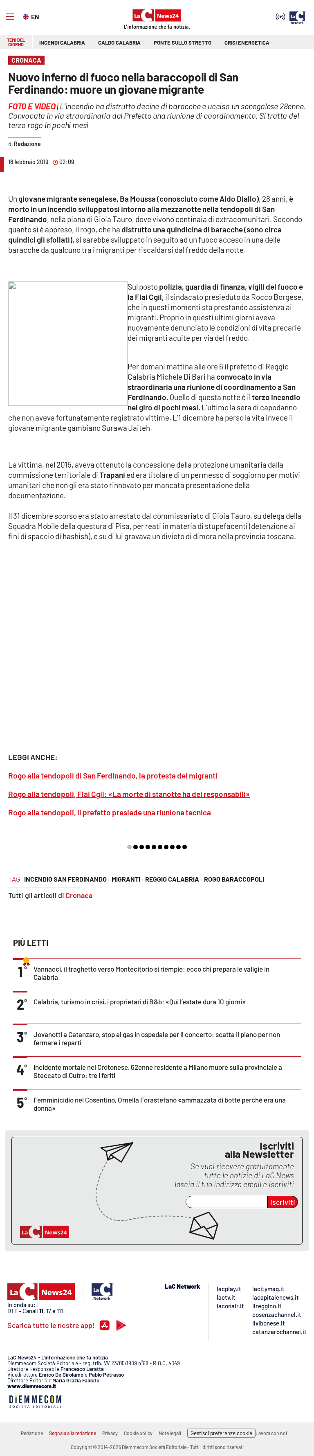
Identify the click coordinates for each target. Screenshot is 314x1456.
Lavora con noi (271, 1433)
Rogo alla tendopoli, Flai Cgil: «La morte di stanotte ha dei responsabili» (129, 794)
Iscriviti (282, 1201)
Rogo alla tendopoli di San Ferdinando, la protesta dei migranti (113, 775)
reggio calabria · (173, 879)
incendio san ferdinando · (67, 879)
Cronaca (78, 895)
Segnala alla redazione (72, 1433)
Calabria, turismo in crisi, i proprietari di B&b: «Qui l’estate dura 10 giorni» (140, 1001)
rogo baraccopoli (234, 879)
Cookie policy (138, 1433)
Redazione (32, 1433)
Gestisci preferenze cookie (221, 1433)
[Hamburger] (10, 17)
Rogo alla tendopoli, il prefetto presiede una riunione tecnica (109, 812)
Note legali (170, 1433)
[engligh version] (26, 16)
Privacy (110, 1433)
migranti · (127, 879)
